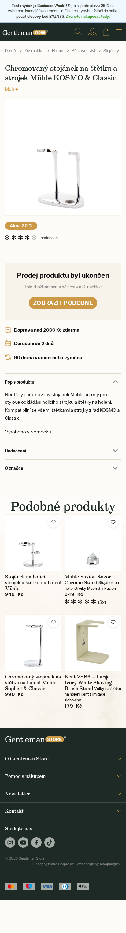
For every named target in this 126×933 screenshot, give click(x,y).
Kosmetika (33, 50)
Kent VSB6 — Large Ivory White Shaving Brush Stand (88, 683)
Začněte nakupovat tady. (88, 16)
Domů (10, 50)
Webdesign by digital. (98, 864)
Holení (57, 50)
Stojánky (111, 50)
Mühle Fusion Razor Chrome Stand (88, 580)
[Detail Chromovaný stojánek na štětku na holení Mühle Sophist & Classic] (33, 642)
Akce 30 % (21, 225)
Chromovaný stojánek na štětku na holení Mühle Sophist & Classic (33, 683)
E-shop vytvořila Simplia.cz (53, 864)
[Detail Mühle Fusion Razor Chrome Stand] (93, 542)
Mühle (11, 89)
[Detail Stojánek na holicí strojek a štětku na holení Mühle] (33, 542)
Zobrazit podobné (63, 302)
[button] (53, 522)
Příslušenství (83, 50)
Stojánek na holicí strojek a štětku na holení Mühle (33, 583)
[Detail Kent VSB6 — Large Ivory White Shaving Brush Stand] (93, 642)
